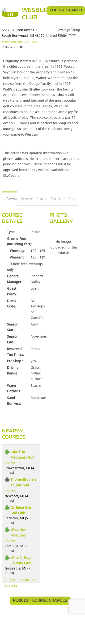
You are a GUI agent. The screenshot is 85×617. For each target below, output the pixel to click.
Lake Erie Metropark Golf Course (19, 457)
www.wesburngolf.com (20, 41)
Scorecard (25, 198)
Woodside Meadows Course (15, 535)
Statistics (40, 198)
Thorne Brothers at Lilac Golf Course (20, 485)
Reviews (71, 198)
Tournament (56, 198)
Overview (10, 198)
